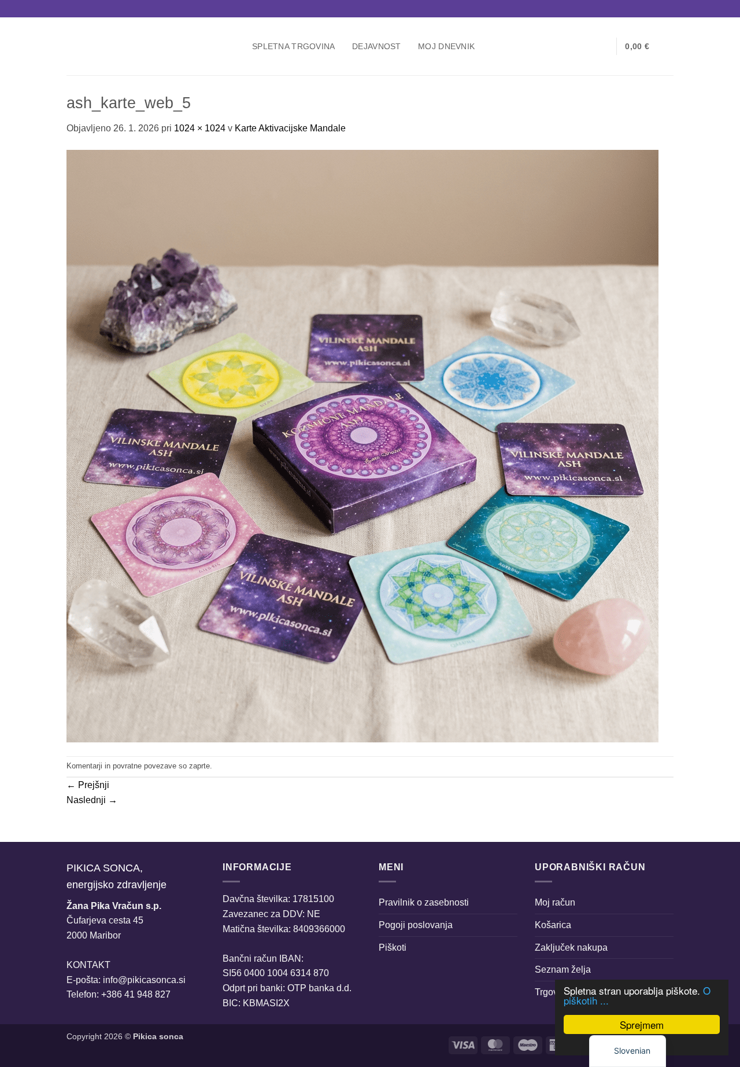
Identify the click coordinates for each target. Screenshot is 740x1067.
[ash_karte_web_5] (362, 445)
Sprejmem (642, 1024)
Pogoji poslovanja (416, 925)
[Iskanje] (566, 46)
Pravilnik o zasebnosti (424, 902)
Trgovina (553, 992)
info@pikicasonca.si (144, 980)
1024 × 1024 (199, 128)
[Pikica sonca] (150, 46)
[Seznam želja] (603, 46)
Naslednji (91, 800)
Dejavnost (376, 46)
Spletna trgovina (293, 46)
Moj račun (555, 902)
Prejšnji (87, 785)
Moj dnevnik (446, 46)
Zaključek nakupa (571, 947)
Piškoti (392, 947)
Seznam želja (563, 969)
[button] (584, 46)
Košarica (553, 925)
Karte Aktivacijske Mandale (290, 128)
